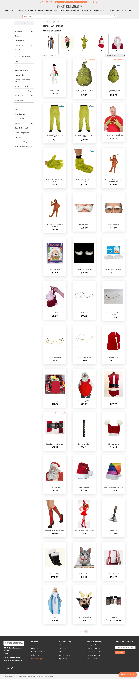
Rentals (31, 10)
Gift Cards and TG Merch (23, 56)
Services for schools (93, 648)
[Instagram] (93, 2)
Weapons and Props (24, 142)
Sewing (24, 123)
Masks (24, 104)
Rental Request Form (93, 655)
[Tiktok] (96, 2)
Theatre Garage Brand (22, 133)
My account (127, 10)
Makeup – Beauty (24, 75)
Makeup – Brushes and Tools (24, 81)
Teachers (20, 10)
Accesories (34, 645)
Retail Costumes (24, 114)
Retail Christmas (58, 22)
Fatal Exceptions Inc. (47, 676)
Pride (16, 109)
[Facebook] (90, 2)
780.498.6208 (46, 2)
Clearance (18, 36)
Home (45, 22)
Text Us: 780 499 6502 (127, 675)
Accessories (24, 31)
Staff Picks (62, 648)
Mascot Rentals (19, 100)
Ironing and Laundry (21, 70)
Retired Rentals (19, 119)
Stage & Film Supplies (22, 128)
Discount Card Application (95, 652)
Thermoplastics (19, 137)
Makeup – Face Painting (24, 90)
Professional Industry (48, 10)
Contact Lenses (24, 40)
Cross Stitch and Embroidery (24, 51)
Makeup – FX (24, 95)
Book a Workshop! (93, 659)
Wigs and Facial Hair (24, 146)
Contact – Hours (113, 10)
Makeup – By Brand (24, 86)
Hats (24, 61)
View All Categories (37, 659)
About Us (9, 10)
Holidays (50, 22)
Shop (62, 10)
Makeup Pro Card (73, 10)
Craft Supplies (24, 45)
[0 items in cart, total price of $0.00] (24, 23)
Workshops (62, 652)
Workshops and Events (92, 10)
